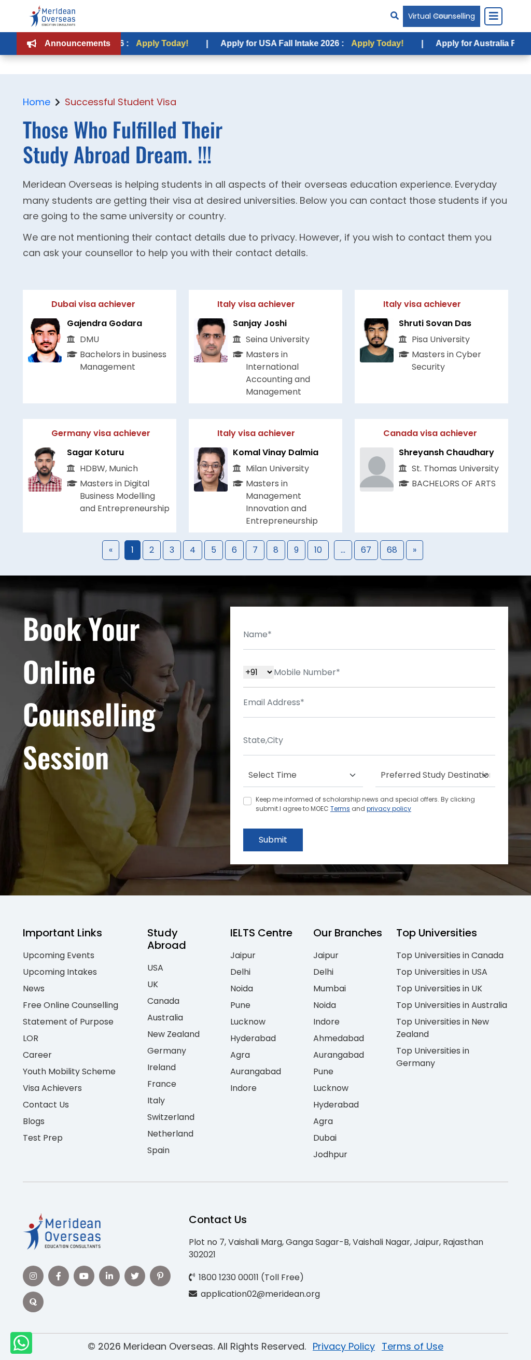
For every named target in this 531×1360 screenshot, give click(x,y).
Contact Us (46, 1105)
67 (366, 550)
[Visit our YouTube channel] (84, 1276)
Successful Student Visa (120, 101)
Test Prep (43, 1138)
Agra (240, 1055)
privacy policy (389, 808)
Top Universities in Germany (432, 1057)
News (34, 988)
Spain (158, 1150)
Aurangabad (255, 1071)
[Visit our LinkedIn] (109, 1276)
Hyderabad (253, 1038)
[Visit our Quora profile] (33, 1302)
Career (37, 1055)
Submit (273, 840)
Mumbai (329, 988)
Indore (243, 1088)
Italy (156, 1100)
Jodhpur (330, 1154)
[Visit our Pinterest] (160, 1276)
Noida (241, 988)
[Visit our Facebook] (58, 1276)
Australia (165, 1017)
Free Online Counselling (70, 1005)
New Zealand (173, 1034)
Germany (166, 1051)
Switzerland (170, 1117)
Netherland (170, 1134)
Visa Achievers (52, 1088)
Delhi (240, 972)
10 (318, 550)
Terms (340, 808)
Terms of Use (412, 1346)
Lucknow (248, 1022)
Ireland (161, 1067)
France (161, 1084)
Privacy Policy (344, 1346)
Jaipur (243, 955)
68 (392, 550)
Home (36, 101)
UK (152, 984)
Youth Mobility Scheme (69, 1071)
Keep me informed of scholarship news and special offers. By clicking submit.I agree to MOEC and (365, 804)
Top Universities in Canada (450, 955)
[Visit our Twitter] (134, 1276)
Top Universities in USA (441, 972)
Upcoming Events (58, 955)
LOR (30, 1038)
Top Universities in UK (439, 988)
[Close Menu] (493, 16)
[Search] (394, 16)
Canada (163, 1001)
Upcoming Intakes (60, 972)
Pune (240, 1005)
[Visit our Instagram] (33, 1276)
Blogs (34, 1121)
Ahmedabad (338, 1038)
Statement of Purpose (68, 1022)
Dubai (325, 1138)
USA (155, 968)
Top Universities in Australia (451, 1005)
